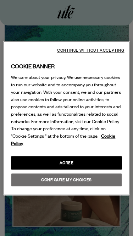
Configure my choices (66, 179)
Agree (67, 162)
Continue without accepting (90, 50)
